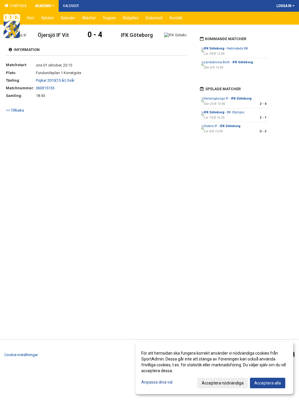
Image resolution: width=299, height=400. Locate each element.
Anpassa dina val (157, 382)
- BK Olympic (224, 112)
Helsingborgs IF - (227, 98)
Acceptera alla (267, 383)
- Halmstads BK (226, 48)
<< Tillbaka (15, 110)
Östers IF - (222, 126)
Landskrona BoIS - (228, 62)
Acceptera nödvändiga (223, 383)
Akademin (43, 6)
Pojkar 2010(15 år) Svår (55, 80)
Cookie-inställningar (21, 355)
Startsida (17, 6)
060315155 (45, 88)
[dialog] (214, 367)
